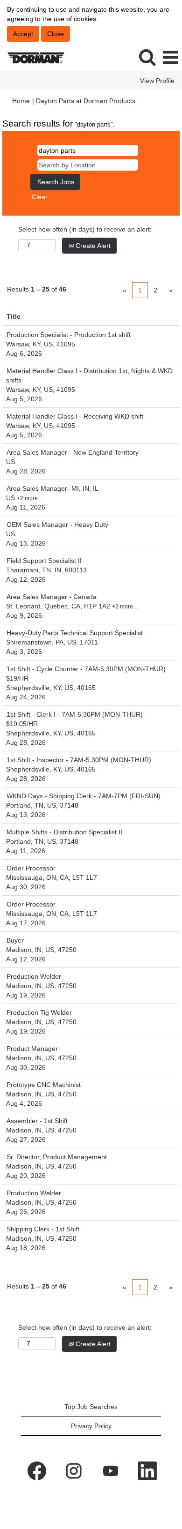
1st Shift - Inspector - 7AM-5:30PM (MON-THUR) (79, 760)
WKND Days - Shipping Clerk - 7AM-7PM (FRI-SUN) (84, 796)
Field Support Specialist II (44, 560)
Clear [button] (40, 197)
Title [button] (14, 316)
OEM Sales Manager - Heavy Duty (57, 524)
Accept (23, 33)
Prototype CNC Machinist (44, 1084)
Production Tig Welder (39, 1012)
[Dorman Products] (32, 57)
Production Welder (34, 976)
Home (21, 101)
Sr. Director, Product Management (57, 1157)
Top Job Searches (91, 1406)
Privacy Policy (91, 1426)
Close (55, 33)
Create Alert (92, 245)
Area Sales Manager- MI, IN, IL (52, 488)
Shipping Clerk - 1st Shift (43, 1229)
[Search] (147, 57)
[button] (170, 57)
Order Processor (31, 868)
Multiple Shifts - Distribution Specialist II (64, 832)
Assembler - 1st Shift (37, 1120)
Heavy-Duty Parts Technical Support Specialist (75, 633)
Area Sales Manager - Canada (52, 596)
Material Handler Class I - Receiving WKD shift (75, 416)
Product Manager (32, 1048)
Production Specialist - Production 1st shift (69, 334)
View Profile (157, 80)
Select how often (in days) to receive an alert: (85, 229)
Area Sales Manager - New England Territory (73, 452)
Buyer (15, 940)
